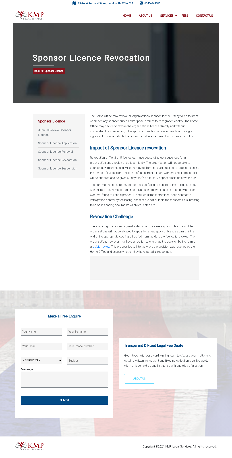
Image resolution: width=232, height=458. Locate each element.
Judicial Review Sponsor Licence (54, 132)
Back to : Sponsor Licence (48, 70)
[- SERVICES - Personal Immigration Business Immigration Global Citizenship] (41, 358)
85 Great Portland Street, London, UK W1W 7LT (105, 3)
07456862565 (152, 3)
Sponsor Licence (51, 121)
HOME (127, 15)
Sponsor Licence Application (57, 143)
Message (27, 369)
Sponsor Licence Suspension (57, 168)
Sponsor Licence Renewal (55, 151)
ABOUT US (145, 15)
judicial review (101, 246)
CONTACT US (204, 15)
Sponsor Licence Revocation (57, 160)
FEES (184, 15)
